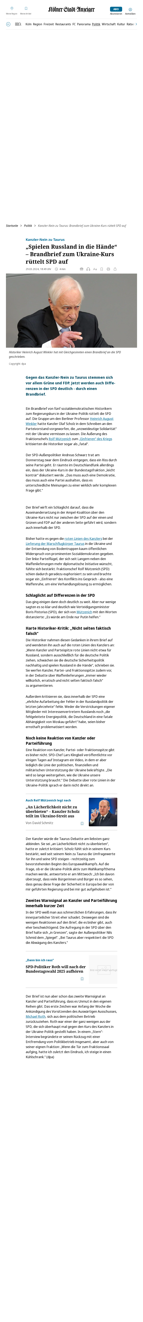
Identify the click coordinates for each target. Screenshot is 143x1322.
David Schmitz (42, 823)
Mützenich (84, 612)
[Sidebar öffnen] (18, 24)
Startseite (12, 226)
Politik (28, 226)
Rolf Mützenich (60, 439)
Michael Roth (35, 1016)
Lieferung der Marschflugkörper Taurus (55, 543)
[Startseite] (71, 9)
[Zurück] (8, 24)
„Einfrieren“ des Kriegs (95, 439)
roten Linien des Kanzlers (83, 538)
